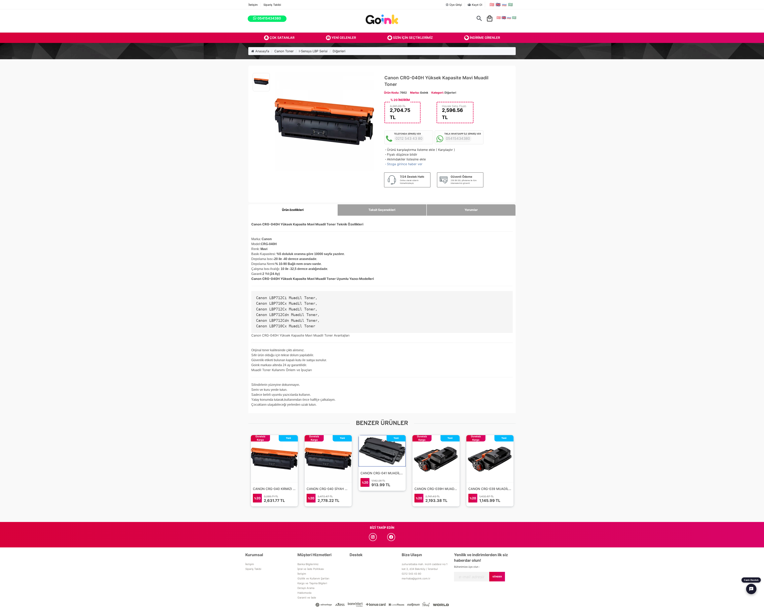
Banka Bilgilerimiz (308, 564)
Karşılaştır (445, 150)
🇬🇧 (498, 4)
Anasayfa (261, 51)
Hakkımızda (304, 592)
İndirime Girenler (484, 38)
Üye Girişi (455, 4)
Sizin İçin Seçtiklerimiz (412, 38)
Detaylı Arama (305, 588)
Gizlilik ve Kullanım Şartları (313, 578)
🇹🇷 (491, 4)
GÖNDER (497, 576)
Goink (424, 92)
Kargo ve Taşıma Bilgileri (312, 583)
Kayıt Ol (476, 4)
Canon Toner (284, 51)
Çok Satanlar (281, 38)
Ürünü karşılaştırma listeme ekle (409, 150)
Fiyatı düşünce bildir (400, 154)
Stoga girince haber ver (403, 164)
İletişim (253, 4)
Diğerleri (339, 51)
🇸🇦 (510, 4)
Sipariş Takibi (272, 4)
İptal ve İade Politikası (310, 568)
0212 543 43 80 (411, 573)
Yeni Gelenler (343, 38)
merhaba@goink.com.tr (416, 578)
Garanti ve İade (306, 597)
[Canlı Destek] (751, 589)
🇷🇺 (504, 4)
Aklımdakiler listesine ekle (405, 159)
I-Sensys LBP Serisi (313, 51)
